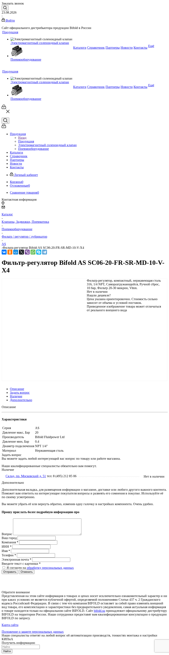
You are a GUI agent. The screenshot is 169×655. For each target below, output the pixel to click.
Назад (22, 137)
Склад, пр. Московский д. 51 (26, 476)
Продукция (26, 141)
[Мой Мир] (15, 252)
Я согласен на (40, 567)
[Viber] (27, 252)
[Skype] (38, 252)
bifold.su (99, 610)
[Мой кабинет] (4, 108)
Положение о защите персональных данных (33, 631)
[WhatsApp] (33, 252)
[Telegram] (44, 252)
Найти (7, 651)
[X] (21, 252)
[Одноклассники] (9, 252)
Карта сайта (10, 625)
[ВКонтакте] (4, 252)
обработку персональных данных (50, 567)
